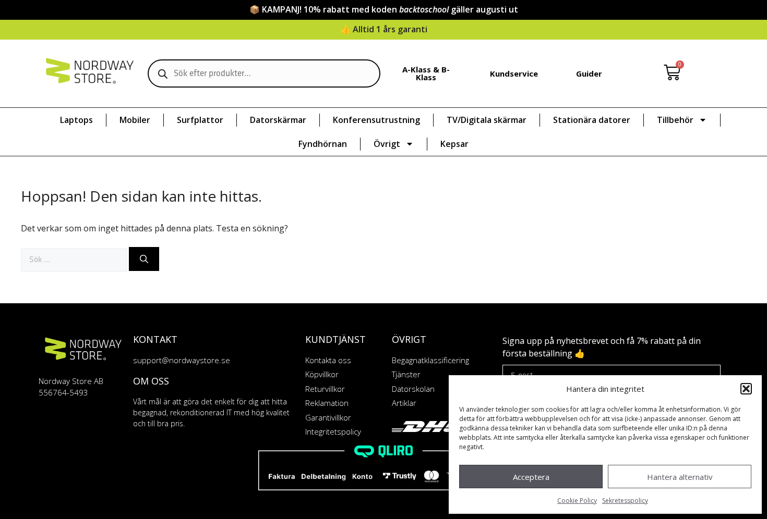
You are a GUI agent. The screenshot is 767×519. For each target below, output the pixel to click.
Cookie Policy (577, 500)
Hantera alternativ (680, 477)
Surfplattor (200, 120)
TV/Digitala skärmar (486, 120)
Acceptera (531, 477)
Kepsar (454, 144)
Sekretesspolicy (625, 500)
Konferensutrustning (376, 120)
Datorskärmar (278, 120)
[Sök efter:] (75, 259)
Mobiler (134, 120)
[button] (746, 389)
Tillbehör (675, 120)
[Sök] (144, 259)
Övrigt (387, 144)
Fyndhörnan (322, 144)
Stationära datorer (591, 120)
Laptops (76, 120)
